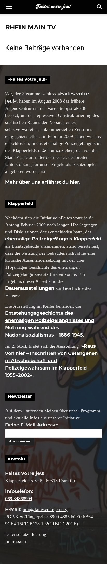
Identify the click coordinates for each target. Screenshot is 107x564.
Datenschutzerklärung (25, 534)
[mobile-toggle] (9, 7)
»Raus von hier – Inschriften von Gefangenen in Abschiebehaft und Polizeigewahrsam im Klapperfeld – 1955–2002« (51, 361)
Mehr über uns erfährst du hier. (43, 182)
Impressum (15, 541)
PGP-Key (14, 516)
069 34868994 (18, 498)
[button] (99, 7)
